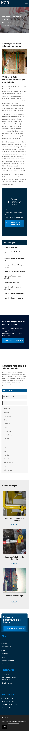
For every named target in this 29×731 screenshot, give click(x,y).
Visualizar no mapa (7, 683)
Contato (3, 657)
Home (5, 23)
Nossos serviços (6, 646)
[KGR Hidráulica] (7, 3)
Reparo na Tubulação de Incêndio (14, 271)
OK (5, 726)
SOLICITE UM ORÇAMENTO (15, 223)
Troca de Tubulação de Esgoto (13, 298)
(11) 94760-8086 (7, 701)
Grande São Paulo (8, 396)
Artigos (3, 650)
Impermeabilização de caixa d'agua (12, 253)
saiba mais (14, 525)
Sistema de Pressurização (12, 282)
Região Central (7, 390)
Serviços (13, 23)
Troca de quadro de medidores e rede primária (14, 288)
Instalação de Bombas (11, 247)
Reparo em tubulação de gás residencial (14, 519)
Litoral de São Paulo (9, 403)
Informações (4, 653)
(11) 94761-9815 (9, 704)
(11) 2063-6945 (7, 699)
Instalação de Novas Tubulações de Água (14, 266)
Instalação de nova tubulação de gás (14, 259)
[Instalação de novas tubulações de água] (26, 4)
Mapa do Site (5, 664)
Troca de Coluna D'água (14, 596)
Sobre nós (4, 643)
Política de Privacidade (7, 660)
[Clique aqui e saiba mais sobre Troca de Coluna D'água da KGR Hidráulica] (14, 592)
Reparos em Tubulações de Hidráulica (12, 277)
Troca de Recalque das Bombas (13, 293)
